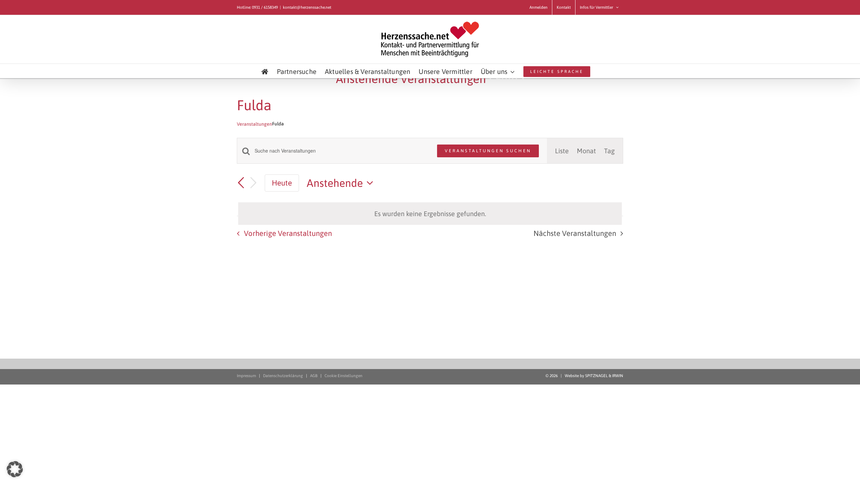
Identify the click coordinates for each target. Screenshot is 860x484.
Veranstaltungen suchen (488, 150)
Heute (282, 182)
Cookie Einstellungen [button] (343, 375)
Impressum (246, 375)
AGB (313, 375)
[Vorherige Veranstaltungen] (241, 183)
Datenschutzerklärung (283, 375)
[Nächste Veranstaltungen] (253, 182)
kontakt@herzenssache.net (307, 7)
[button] (15, 469)
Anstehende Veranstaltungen (411, 78)
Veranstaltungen (254, 124)
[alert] (430, 213)
